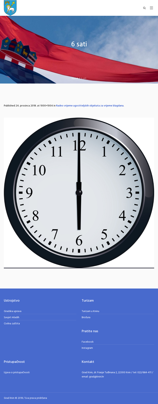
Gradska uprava (12, 311)
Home (75, 78)
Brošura (86, 317)
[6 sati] (79, 193)
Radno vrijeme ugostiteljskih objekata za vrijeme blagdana (90, 106)
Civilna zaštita (12, 323)
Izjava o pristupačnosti (17, 372)
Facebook (88, 342)
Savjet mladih (11, 317)
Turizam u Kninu (90, 311)
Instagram (87, 348)
